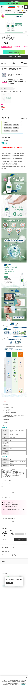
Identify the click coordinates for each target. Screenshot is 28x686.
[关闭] (26, 678)
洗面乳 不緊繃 (14, 130)
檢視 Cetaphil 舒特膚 (9, 555)
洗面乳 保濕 (15, 127)
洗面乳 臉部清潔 (7, 127)
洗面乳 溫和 (15, 124)
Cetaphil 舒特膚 (5, 36)
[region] (14, 681)
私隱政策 (23, 684)
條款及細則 (10, 75)
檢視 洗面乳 (5, 551)
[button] (26, 7)
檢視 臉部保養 (6, 548)
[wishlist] (12, 40)
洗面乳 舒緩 (6, 130)
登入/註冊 (9, 582)
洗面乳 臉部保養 (7, 124)
